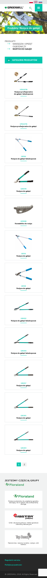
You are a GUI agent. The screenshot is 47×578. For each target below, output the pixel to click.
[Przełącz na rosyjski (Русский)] (40, 2)
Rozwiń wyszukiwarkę (30, 8)
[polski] (31, 2)
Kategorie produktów (24, 60)
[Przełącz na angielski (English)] (36, 2)
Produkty (10, 41)
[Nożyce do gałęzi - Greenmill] (14, 8)
